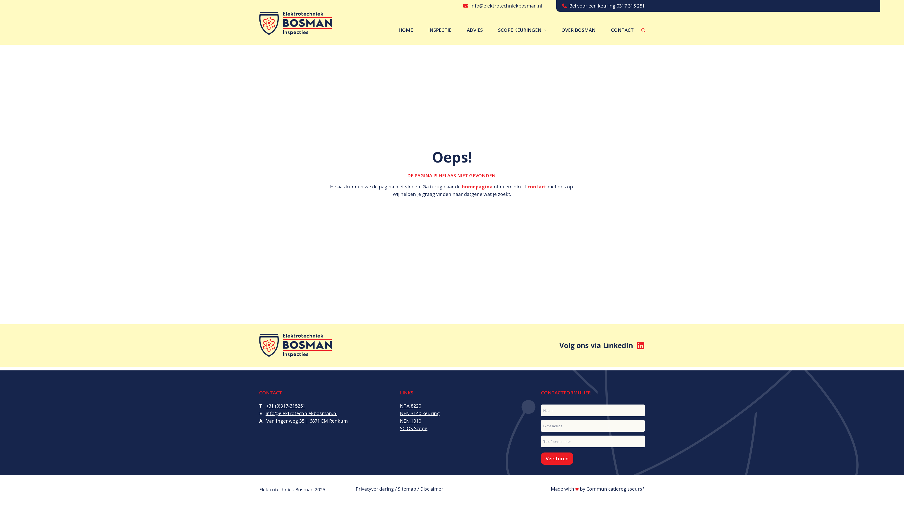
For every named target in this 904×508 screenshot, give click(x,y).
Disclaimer (431, 489)
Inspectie (440, 30)
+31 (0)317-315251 (285, 406)
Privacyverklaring (375, 489)
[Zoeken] (643, 30)
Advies (475, 30)
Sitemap (407, 489)
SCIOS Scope (413, 428)
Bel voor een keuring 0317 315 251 (607, 6)
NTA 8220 (410, 406)
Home (406, 30)
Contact (622, 30)
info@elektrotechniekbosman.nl (506, 6)
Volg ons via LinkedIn (596, 345)
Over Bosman (578, 30)
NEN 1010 (410, 421)
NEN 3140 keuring (420, 413)
